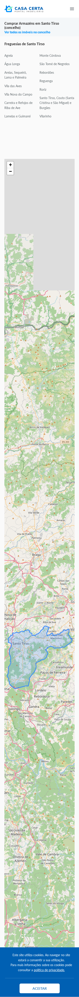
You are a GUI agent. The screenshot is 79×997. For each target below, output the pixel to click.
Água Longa (12, 64)
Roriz (43, 89)
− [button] (10, 171)
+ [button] (10, 164)
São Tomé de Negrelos (55, 64)
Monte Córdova (50, 55)
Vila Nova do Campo (18, 94)
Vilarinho (45, 116)
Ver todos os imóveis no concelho (27, 32)
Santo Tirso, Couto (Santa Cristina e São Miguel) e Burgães (57, 103)
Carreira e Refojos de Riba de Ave (18, 105)
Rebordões (47, 72)
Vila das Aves (13, 86)
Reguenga (46, 81)
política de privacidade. (49, 970)
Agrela (8, 55)
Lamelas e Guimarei (17, 116)
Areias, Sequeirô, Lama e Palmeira (15, 74)
